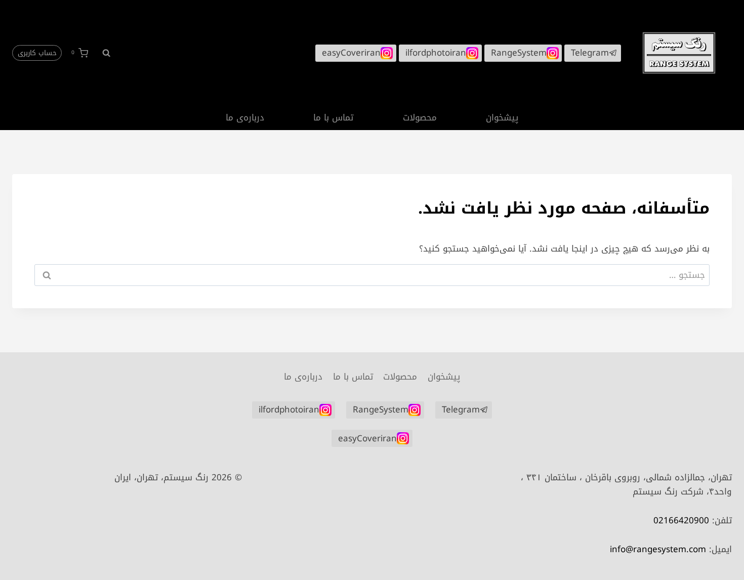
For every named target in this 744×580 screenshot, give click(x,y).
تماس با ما (333, 117)
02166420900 (681, 520)
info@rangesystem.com (658, 549)
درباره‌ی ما (245, 117)
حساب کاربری (37, 53)
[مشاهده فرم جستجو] (101, 53)
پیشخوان (502, 117)
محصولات (420, 117)
